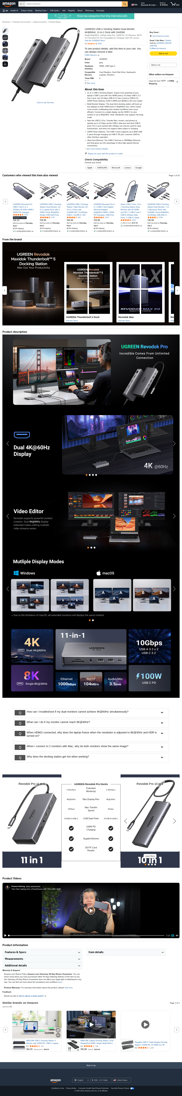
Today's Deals (27, 10)
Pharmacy (89, 10)
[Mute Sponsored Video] (58, 1035)
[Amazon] (9, 4)
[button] (5, 10)
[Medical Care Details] (47, 10)
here (60, 982)
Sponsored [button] (6, 1006)
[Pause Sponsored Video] (58, 1030)
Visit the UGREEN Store (95, 40)
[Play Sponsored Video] (91, 1024)
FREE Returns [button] (91, 55)
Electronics (6, 22)
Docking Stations (55, 22)
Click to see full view (45, 102)
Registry (71, 10)
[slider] (86, 935)
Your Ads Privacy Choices (120, 1088)
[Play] (5, 935)
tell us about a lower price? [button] (31, 996)
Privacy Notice (71, 1088)
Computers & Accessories (21, 22)
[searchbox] (73, 4)
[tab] (87, 475)
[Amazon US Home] (55, 1081)
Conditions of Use (57, 1088)
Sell (63, 10)
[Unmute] (177, 935)
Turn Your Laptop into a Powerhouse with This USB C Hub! (36, 889)
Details (168, 40)
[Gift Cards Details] (59, 10)
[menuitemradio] (172, 935)
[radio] (5, 30)
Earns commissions (33, 886)
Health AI (14, 10)
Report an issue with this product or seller (105, 154)
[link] (24, 208)
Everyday (100, 10)
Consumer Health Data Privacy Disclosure (93, 1088)
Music (80, 10)
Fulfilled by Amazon (158, 48)
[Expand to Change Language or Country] (88, 1080)
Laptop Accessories (40, 22)
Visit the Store (72, 321)
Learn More (150, 856)
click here (69, 988)
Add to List (155, 65)
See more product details (97, 149)
